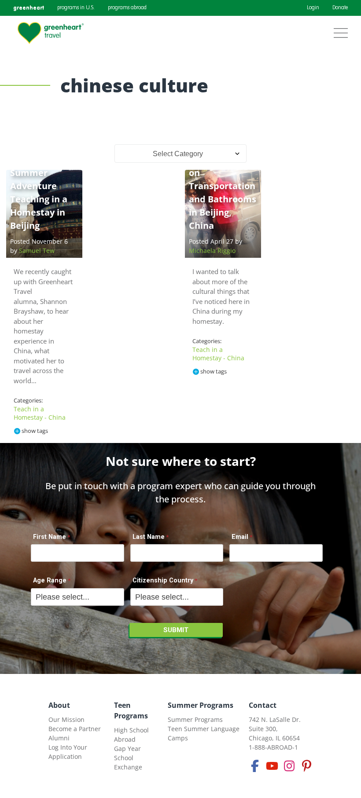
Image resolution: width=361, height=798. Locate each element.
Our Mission (66, 719)
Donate (340, 8)
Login (313, 8)
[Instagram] (289, 766)
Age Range (49, 580)
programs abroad (127, 8)
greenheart (28, 7)
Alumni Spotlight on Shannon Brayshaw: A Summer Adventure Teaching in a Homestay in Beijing (38, 172)
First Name (49, 537)
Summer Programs (200, 705)
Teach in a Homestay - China (40, 413)
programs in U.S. (76, 8)
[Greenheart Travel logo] (50, 33)
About (59, 705)
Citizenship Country (163, 580)
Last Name (149, 537)
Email (240, 537)
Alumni (59, 738)
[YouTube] (272, 766)
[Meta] (255, 766)
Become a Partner (74, 729)
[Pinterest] (306, 766)
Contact (262, 705)
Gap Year (127, 748)
